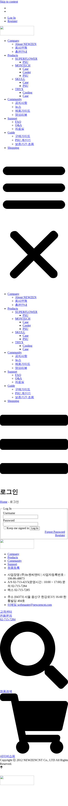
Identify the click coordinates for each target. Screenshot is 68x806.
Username (9, 513)
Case (26, 68)
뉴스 (18, 106)
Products (13, 55)
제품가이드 (22, 110)
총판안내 (21, 51)
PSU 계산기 (23, 140)
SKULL (20, 79)
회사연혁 (21, 47)
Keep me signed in (18, 528)
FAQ (18, 121)
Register (12, 11)
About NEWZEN (25, 44)
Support (12, 118)
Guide (11, 132)
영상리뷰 (21, 114)
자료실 (19, 128)
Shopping (13, 147)
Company (13, 40)
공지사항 (21, 102)
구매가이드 (22, 136)
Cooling (27, 92)
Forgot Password (55, 531)
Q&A (18, 125)
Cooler (27, 72)
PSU (25, 62)
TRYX (19, 89)
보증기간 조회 (24, 144)
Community (15, 99)
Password (9, 520)
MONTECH (22, 65)
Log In (12, 8)
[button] (34, 221)
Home (3, 501)
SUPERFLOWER (26, 58)
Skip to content (9, 1)
